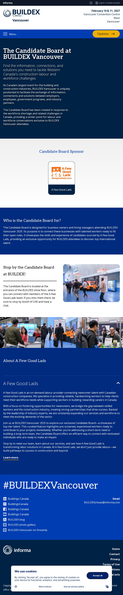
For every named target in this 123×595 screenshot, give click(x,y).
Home (116, 549)
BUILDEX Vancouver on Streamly (27, 530)
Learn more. (11, 457)
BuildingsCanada (18, 504)
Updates (103, 34)
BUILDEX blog (16, 519)
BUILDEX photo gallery (22, 524)
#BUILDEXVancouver (50, 486)
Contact (114, 554)
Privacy (115, 559)
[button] (61, 383)
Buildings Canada (18, 498)
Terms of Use (111, 564)
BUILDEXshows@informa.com (102, 502)
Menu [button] (12, 34)
